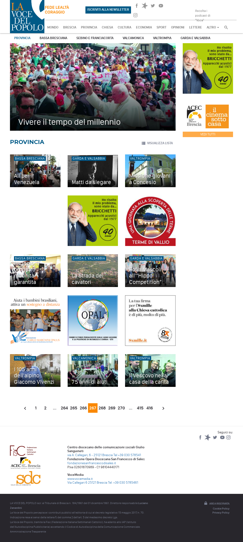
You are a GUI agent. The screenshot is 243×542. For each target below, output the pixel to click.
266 (83, 408)
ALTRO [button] (212, 27)
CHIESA (107, 27)
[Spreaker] (208, 440)
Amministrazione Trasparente (28, 531)
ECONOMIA (144, 27)
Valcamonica (133, 38)
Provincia (22, 38)
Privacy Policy (220, 512)
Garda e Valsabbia (195, 38)
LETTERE (195, 27)
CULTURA (124, 27)
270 (121, 408)
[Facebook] (200, 440)
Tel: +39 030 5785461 (123, 483)
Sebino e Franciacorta (94, 38)
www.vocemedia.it (80, 479)
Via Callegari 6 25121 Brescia (87, 483)
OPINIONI (177, 27)
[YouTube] (222, 440)
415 (140, 408)
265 (73, 408)
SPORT (161, 27)
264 (64, 408)
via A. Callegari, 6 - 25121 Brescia (90, 455)
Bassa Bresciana (53, 38)
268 (102, 408)
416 (149, 408)
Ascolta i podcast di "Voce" (202, 14)
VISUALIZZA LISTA (160, 143)
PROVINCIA (89, 27)
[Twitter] (215, 440)
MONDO (52, 27)
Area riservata (219, 503)
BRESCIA (69, 27)
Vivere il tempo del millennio (69, 122)
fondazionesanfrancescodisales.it (91, 463)
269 (111, 408)
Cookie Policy (221, 508)
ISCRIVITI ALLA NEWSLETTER (108, 10)
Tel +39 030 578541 (127, 455)
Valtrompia (162, 38)
